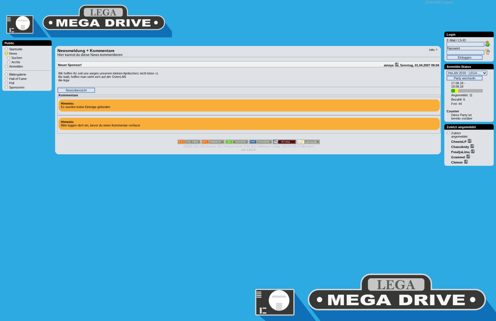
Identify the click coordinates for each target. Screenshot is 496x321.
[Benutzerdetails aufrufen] (469, 141)
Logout (448, 2)
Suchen (16, 57)
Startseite (15, 49)
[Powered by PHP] (260, 143)
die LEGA (248, 149)
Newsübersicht (76, 90)
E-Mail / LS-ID (456, 40)
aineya (389, 65)
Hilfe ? (433, 49)
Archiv (15, 62)
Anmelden (16, 66)
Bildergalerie (17, 74)
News (13, 53)
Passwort (453, 48)
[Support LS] (236, 143)
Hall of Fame (18, 78)
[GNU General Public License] (213, 143)
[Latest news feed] (189, 143)
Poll (11, 83)
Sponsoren (16, 87)
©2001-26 (190, 146)
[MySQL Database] (284, 143)
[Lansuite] (308, 143)
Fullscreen (306, 146)
